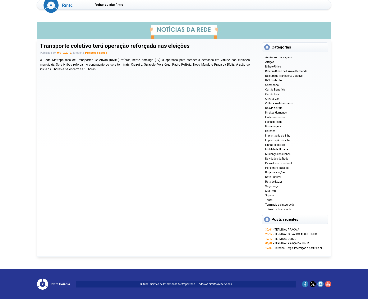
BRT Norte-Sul (273, 80)
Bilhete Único (273, 66)
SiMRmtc (270, 190)
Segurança (271, 186)
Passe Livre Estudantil (278, 163)
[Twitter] (313, 284)
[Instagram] (320, 284)
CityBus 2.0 (272, 98)
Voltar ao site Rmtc (109, 5)
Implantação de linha (277, 135)
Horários (270, 131)
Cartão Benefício (275, 89)
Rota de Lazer (273, 181)
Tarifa (269, 200)
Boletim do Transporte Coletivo (284, 75)
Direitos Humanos (276, 112)
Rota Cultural (273, 177)
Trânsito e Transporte (278, 209)
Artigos (269, 61)
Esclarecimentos (275, 117)
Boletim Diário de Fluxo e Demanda (286, 71)
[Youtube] (328, 284)
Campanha (272, 84)
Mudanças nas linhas (278, 154)
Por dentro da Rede (277, 167)
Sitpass (269, 195)
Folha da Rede (273, 121)
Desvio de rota (274, 108)
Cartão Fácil (272, 94)
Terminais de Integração (280, 204)
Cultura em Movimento (279, 103)
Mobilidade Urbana (276, 149)
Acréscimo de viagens (278, 57)
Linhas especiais (275, 144)
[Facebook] (305, 284)
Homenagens (273, 126)
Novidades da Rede (276, 158)
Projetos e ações (96, 52)
